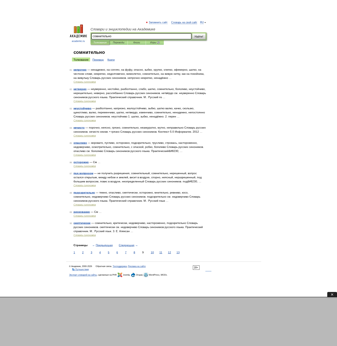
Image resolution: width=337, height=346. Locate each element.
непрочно (80, 69)
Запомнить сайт (158, 22)
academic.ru (78, 41)
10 (152, 252)
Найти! (199, 36)
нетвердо (80, 88)
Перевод (98, 59)
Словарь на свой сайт (184, 22)
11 (160, 252)
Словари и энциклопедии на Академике (122, 29)
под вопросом (83, 173)
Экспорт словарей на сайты (83, 275)
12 (169, 252)
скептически (82, 222)
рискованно (82, 211)
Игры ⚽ (155, 42)
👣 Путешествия (80, 269)
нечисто (79, 127)
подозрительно (84, 192)
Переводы (118, 42)
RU (202, 22)
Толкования (99, 42)
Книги (136, 42)
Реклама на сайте (137, 266)
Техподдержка (120, 266)
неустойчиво (82, 108)
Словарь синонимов (85, 82)
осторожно (81, 162)
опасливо (80, 142)
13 (178, 252)
